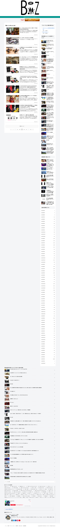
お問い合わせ (20, 525)
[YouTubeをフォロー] (19, 520)
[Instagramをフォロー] (17, 520)
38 (19, 129)
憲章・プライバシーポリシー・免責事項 (13, 525)
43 (30, 129)
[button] (55, 481)
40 (24, 129)
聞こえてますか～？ (46, 31)
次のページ (22, 126)
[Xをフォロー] (14, 520)
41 (26, 129)
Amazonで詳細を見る (9, 509)
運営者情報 (24, 525)
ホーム (6, 525)
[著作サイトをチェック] (12, 520)
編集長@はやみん (14, 515)
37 (17, 129)
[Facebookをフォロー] (16, 520)
